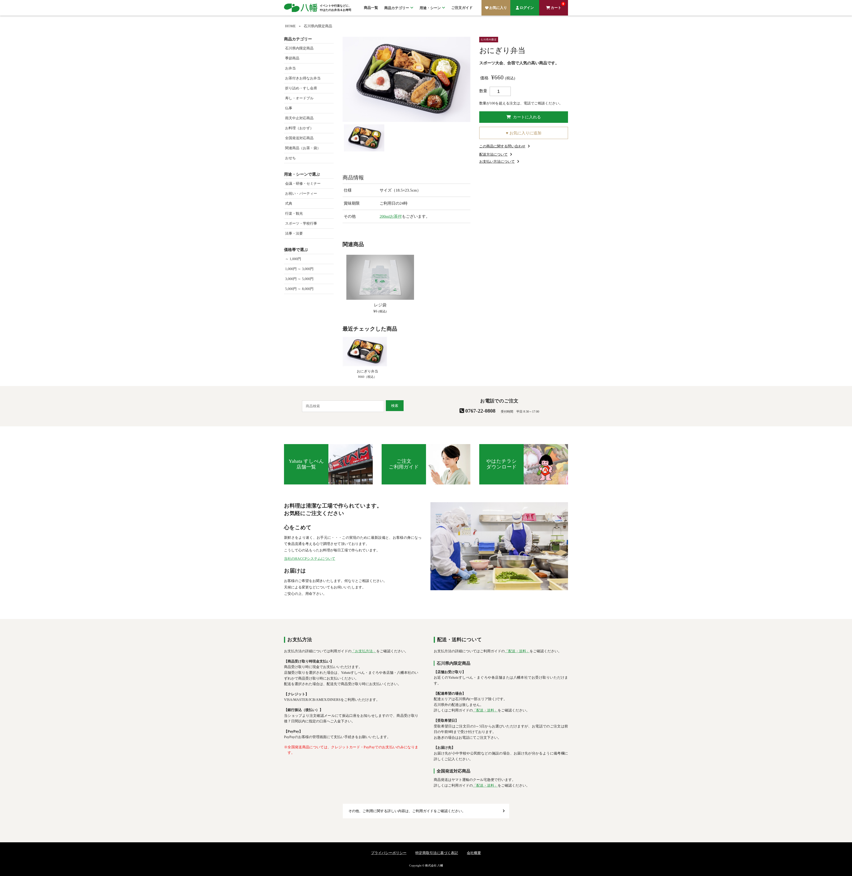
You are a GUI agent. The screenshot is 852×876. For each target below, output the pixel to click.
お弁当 (290, 68)
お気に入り (498, 8)
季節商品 (292, 58)
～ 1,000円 (293, 259)
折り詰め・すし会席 (301, 88)
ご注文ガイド (462, 8)
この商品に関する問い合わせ (502, 146)
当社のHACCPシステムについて (309, 558)
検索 (394, 406)
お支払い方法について (497, 161)
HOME (290, 26)
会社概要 (474, 853)
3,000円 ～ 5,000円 (299, 279)
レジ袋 (380, 305)
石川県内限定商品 (318, 26)
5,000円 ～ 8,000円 (299, 289)
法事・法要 (294, 233)
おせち (290, 158)
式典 (288, 203)
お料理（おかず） (299, 128)
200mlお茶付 (391, 216)
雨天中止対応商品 (299, 118)
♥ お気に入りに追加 (523, 133)
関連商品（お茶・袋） (303, 148)
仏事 (288, 108)
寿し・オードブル (299, 98)
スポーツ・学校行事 (301, 223)
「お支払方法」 (363, 651)
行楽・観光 (294, 213)
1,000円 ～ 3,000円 (299, 269)
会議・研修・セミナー (303, 183)
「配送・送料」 (517, 651)
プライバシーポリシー (388, 853)
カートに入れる (527, 117)
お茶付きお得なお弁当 (303, 78)
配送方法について (493, 154)
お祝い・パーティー (301, 193)
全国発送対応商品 (299, 138)
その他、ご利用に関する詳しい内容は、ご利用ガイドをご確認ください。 (406, 811)
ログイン (527, 8)
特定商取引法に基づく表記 (436, 853)
